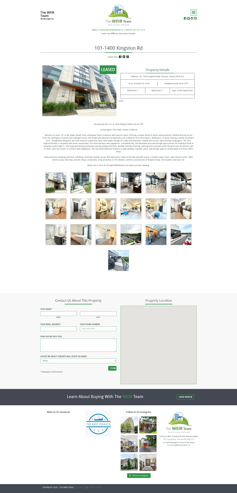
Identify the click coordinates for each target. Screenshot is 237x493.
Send (112, 368)
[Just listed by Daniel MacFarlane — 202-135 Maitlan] (129, 425)
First (59, 317)
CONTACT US (80, 487)
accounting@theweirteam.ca (178, 445)
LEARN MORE (185, 397)
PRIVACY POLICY (95, 487)
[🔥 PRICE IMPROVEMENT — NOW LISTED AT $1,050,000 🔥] (147, 443)
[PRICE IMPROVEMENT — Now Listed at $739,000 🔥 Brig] (129, 443)
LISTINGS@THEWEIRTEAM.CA (110, 30)
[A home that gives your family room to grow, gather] (147, 462)
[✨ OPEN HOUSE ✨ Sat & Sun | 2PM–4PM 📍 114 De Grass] (129, 462)
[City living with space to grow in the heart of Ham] (147, 425)
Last (98, 317)
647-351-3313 (139, 30)
